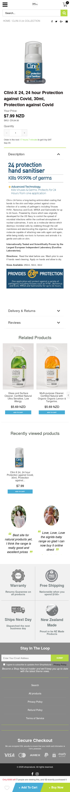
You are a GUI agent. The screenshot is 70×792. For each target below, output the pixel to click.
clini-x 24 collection (26, 20)
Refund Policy (35, 710)
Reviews (14, 322)
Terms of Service (35, 718)
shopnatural (29, 766)
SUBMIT (60, 658)
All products (35, 693)
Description (16, 154)
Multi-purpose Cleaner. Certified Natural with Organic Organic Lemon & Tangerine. (52, 397)
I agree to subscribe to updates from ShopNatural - (36, 664)
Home (6, 20)
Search (35, 685)
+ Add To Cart (28, 787)
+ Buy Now (56, 787)
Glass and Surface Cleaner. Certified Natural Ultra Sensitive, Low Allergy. (18, 397)
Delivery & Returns (22, 310)
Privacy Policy (59, 664)
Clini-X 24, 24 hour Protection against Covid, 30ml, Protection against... (20, 476)
